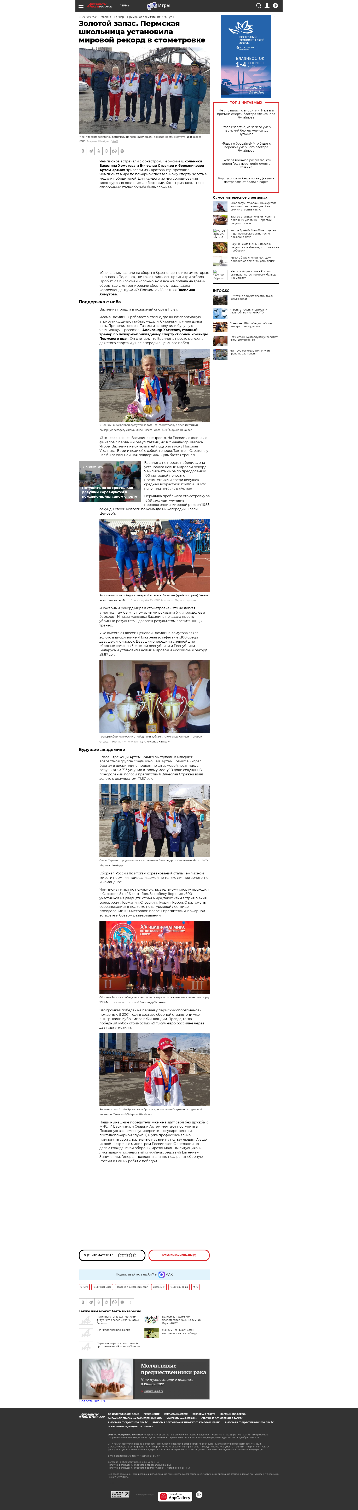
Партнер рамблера (144, 1494)
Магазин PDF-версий (233, 1414)
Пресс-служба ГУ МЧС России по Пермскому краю (164, 600)
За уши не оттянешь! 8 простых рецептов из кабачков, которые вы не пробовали (255, 247)
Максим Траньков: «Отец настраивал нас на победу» (179, 1331)
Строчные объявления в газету (221, 1418)
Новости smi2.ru (92, 1401)
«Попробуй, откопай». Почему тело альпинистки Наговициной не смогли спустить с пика (254, 206)
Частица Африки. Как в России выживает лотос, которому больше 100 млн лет (253, 274)
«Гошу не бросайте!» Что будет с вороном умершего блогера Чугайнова (246, 147)
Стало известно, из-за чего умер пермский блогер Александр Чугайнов (246, 130)
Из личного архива (130, 741)
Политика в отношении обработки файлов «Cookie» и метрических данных (149, 1467)
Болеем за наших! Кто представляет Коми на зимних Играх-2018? (181, 1320)
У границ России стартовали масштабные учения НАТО (248, 311)
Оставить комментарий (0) (179, 1255)
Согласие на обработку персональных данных (133, 1462)
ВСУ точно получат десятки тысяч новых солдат (251, 297)
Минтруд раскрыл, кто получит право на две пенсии (250, 352)
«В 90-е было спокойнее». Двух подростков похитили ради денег (253, 259)
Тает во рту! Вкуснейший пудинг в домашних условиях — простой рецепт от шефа (253, 220)
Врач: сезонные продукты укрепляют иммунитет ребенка (254, 338)
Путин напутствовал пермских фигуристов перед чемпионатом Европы (118, 1320)
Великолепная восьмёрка (113, 1329)
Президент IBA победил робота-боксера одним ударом (251, 325)
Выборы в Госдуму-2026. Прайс (128, 1422)
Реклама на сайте (176, 1414)
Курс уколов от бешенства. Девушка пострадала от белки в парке (246, 180)
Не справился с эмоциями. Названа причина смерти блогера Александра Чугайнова (246, 114)
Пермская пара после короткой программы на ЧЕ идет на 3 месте (118, 1345)
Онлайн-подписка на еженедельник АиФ (135, 1418)
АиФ (115, 141)
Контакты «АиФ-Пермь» (182, 1418)
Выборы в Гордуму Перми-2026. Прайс (249, 1422)
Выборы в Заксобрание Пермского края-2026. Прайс (186, 1422)
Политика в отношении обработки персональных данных (139, 1465)
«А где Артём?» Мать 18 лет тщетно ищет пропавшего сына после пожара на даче (253, 233)
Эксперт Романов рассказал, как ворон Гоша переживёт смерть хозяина (246, 163)
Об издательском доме (123, 1414)
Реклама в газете (203, 1414)
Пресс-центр (152, 1414)
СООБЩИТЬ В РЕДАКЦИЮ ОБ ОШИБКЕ (130, 1426)
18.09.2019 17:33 (88, 16)
